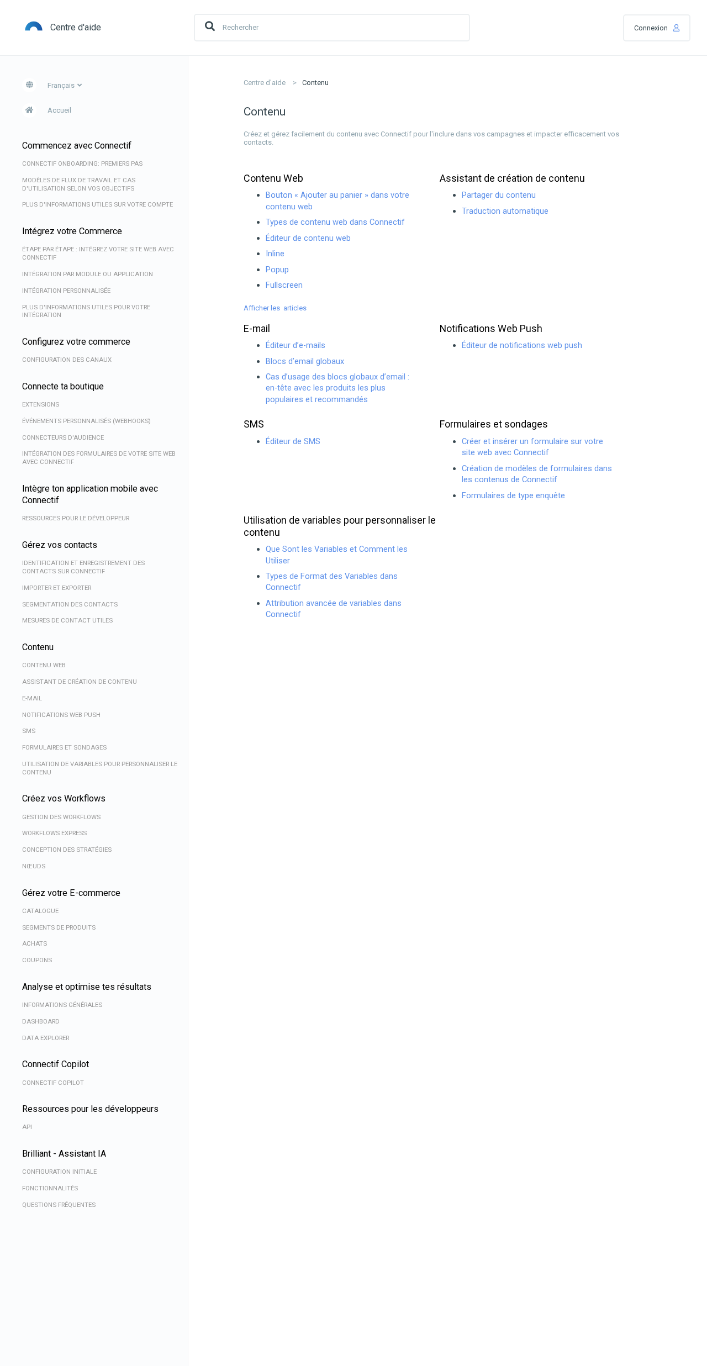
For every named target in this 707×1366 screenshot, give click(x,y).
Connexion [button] (651, 28)
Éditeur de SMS (293, 441)
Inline (275, 254)
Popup (277, 270)
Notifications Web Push (491, 328)
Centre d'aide (265, 82)
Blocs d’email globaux (305, 361)
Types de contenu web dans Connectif (335, 222)
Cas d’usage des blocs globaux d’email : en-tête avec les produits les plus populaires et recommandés (337, 388)
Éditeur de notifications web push (522, 345)
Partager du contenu (499, 195)
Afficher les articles (275, 308)
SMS (254, 424)
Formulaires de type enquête (513, 495)
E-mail (257, 328)
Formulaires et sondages (494, 424)
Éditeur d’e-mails (295, 345)
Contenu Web (273, 178)
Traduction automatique (505, 211)
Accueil (59, 110)
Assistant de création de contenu (512, 178)
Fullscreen (284, 285)
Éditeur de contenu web (308, 238)
